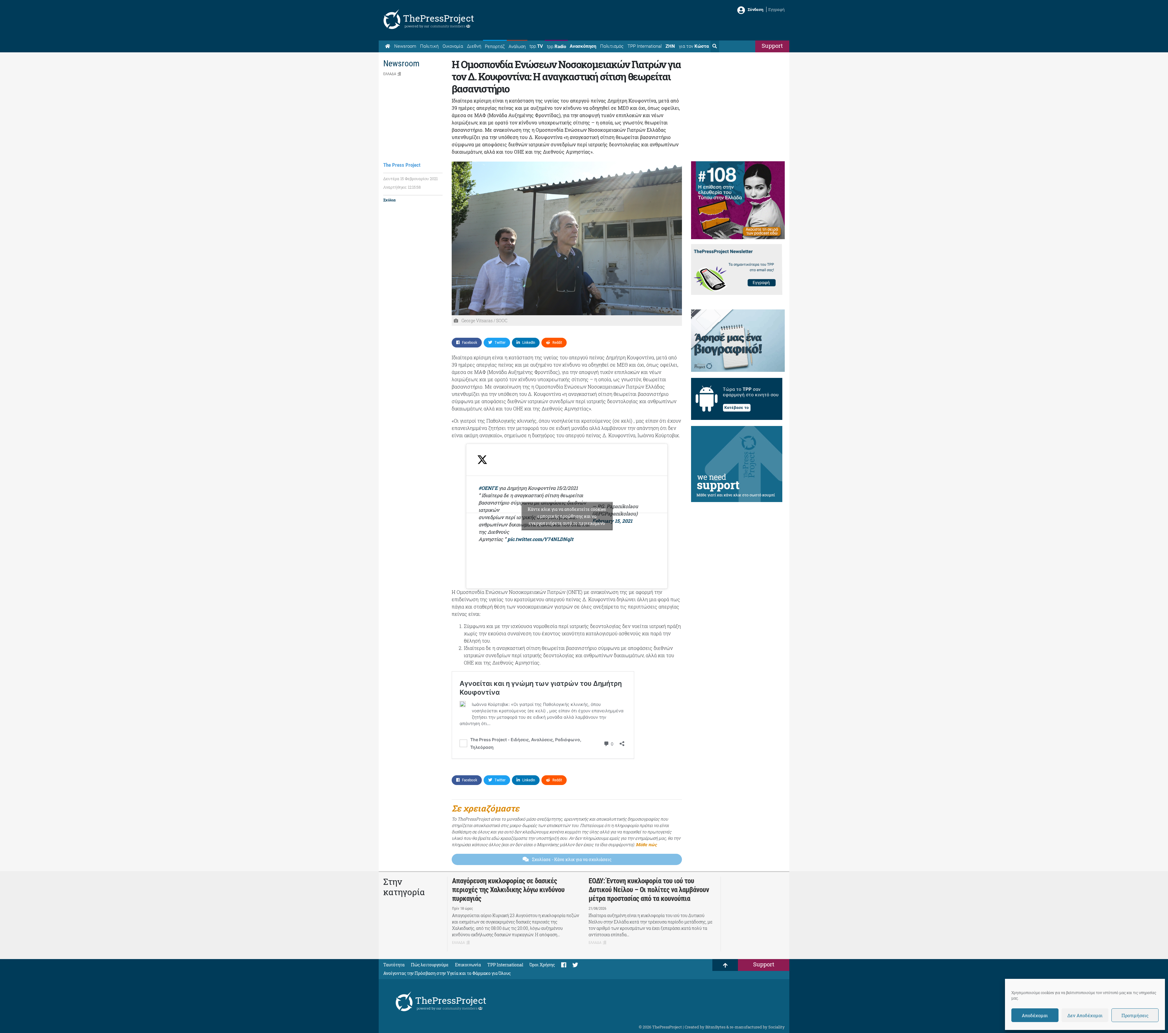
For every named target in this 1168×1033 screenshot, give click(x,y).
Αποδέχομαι (1035, 1015)
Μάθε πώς (646, 844)
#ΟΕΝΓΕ (488, 488)
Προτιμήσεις (1135, 1015)
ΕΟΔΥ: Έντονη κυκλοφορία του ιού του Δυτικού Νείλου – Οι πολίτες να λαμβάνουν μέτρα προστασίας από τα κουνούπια (649, 890)
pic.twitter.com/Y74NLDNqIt (540, 539)
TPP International (644, 46)
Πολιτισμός (612, 46)
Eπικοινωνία (468, 965)
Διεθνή (474, 46)
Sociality (776, 1027)
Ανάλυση (517, 46)
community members (448, 26)
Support (772, 45)
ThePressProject (438, 18)
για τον (694, 46)
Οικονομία (453, 46)
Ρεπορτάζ (495, 46)
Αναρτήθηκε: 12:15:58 (402, 187)
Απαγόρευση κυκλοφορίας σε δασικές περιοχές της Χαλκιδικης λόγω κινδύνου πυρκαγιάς (508, 890)
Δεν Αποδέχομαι (1085, 1015)
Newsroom (405, 46)
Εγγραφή (776, 9)
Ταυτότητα (394, 965)
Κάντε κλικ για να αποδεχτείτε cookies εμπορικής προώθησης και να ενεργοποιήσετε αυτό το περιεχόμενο (567, 516)
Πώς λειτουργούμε (430, 965)
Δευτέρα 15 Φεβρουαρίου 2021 (410, 178)
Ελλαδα (389, 74)
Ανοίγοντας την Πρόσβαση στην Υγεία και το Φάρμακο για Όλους (447, 973)
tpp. (536, 46)
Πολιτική (429, 46)
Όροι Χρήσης (542, 965)
